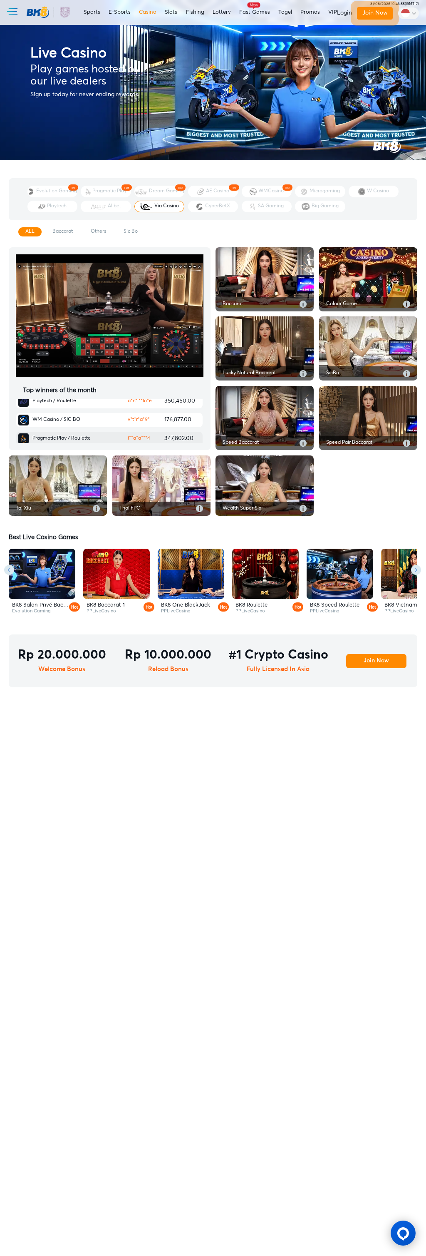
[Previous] (9, 570)
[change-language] (408, 13)
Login (344, 13)
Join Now (374, 13)
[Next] (416, 570)
